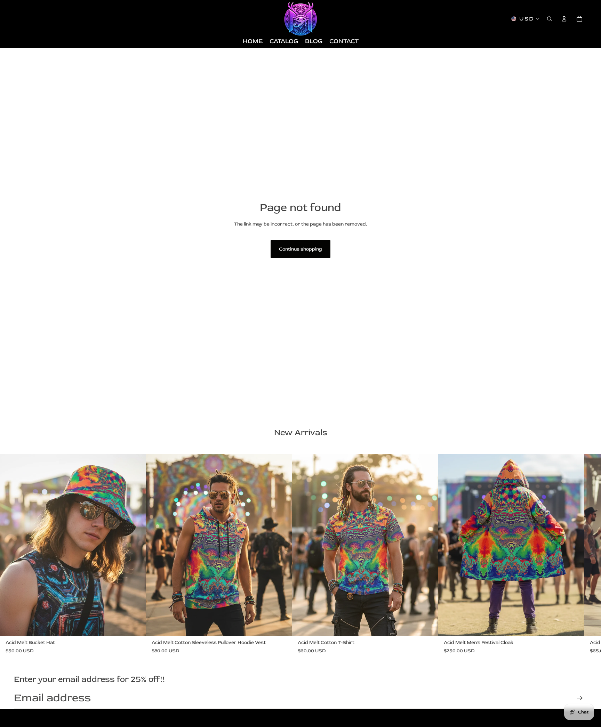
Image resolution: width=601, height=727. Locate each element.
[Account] (564, 18)
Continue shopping (300, 249)
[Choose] (135, 626)
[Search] (549, 18)
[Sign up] (579, 698)
